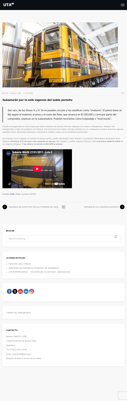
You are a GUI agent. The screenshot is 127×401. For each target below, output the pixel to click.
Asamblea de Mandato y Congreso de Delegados (33, 268)
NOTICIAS (29, 93)
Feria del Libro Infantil (19, 264)
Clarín (12, 194)
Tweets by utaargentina (18, 312)
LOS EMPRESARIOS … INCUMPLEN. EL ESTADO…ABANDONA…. (40, 272)
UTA (6, 93)
